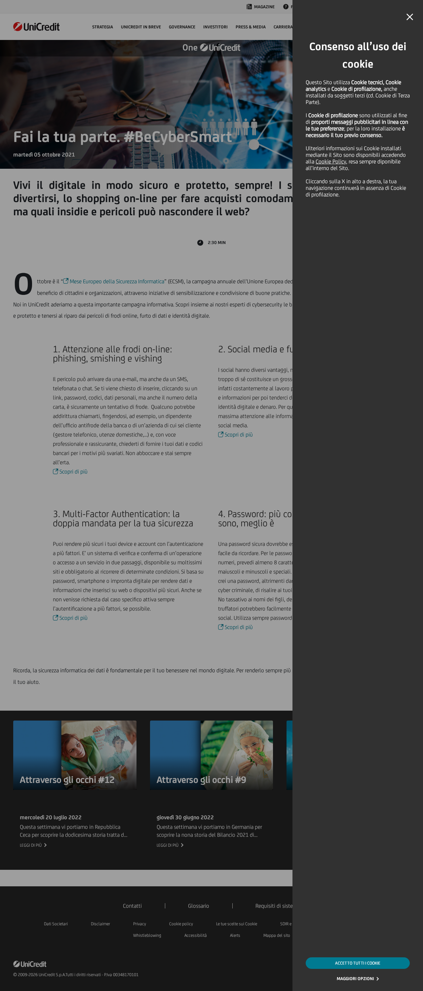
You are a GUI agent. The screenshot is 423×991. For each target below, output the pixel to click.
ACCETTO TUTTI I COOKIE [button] (357, 963)
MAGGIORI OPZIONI (355, 978)
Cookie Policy (331, 161)
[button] (409, 17)
